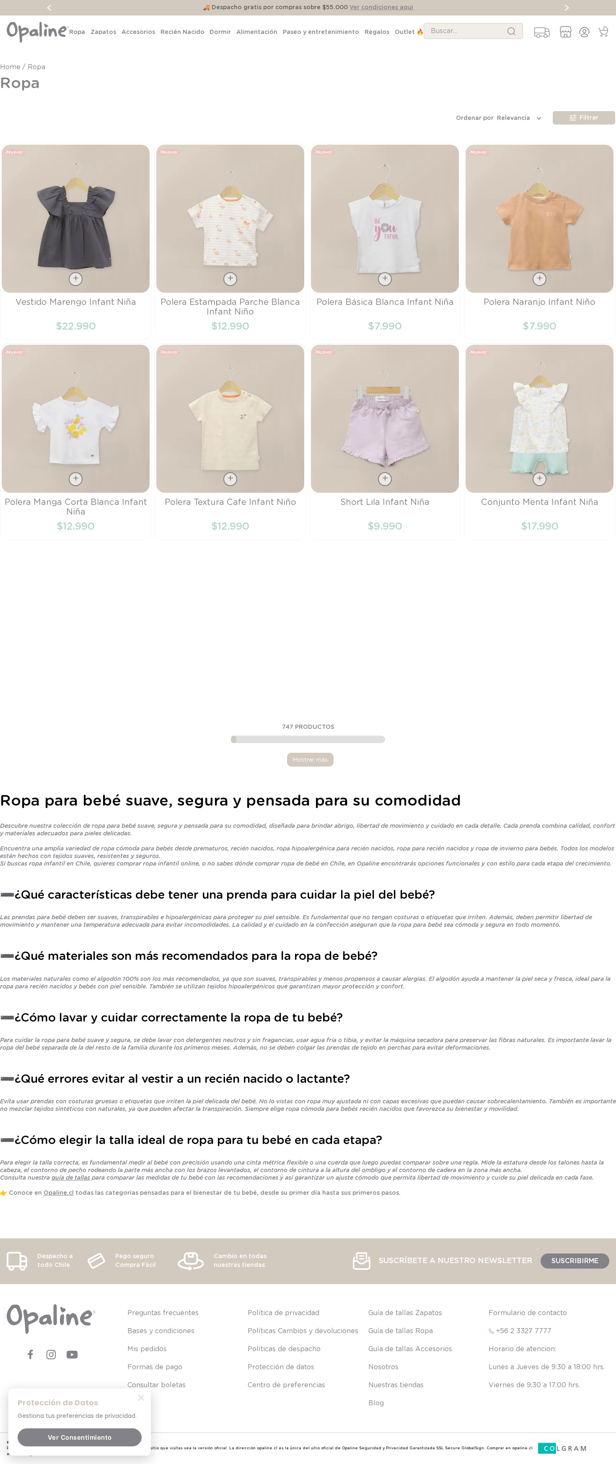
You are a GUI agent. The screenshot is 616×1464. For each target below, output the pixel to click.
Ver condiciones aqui (381, 7)
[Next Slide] (567, 7)
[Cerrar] (141, 1397)
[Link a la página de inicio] (11, 67)
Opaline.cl (59, 1193)
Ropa (36, 67)
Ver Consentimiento (80, 1437)
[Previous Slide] (49, 7)
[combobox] (473, 31)
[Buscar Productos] (511, 31)
